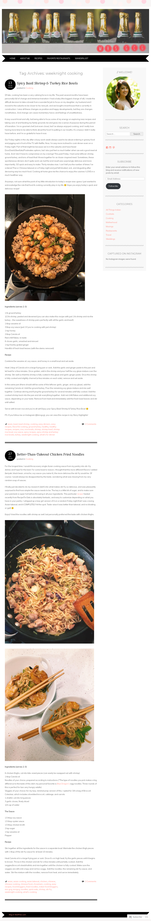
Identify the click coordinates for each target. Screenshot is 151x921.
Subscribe (124, 161)
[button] (124, 94)
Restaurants (111, 231)
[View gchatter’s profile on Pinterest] (114, 147)
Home (12, 58)
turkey (18, 434)
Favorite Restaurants (58, 58)
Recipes (38, 58)
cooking (34, 424)
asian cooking (19, 881)
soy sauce (18, 432)
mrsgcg (16, 889)
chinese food (26, 884)
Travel (108, 235)
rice (22, 429)
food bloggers (19, 886)
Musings (109, 226)
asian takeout (33, 881)
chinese (51, 881)
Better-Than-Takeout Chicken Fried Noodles (50, 454)
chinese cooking (12, 884)
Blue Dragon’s (63, 784)
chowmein (38, 884)
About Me (25, 58)
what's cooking (30, 892)
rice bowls (29, 429)
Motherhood (111, 222)
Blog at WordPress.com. (17, 915)
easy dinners (44, 424)
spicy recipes (30, 432)
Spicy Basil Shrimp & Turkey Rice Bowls (47, 83)
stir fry (49, 889)
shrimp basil (47, 429)
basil (15, 424)
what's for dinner (47, 434)
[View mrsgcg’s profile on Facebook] (107, 147)
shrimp (38, 429)
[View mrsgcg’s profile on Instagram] (110, 147)
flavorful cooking (20, 427)
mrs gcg (8, 889)
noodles (24, 889)
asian (10, 424)
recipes (16, 429)
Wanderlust (81, 58)
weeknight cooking (30, 434)
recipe (80, 494)
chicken (43, 881)
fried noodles (32, 886)
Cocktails (110, 214)
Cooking (29, 88)
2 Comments (90, 424)
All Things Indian (113, 210)
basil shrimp (24, 424)
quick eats (33, 889)
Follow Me (113, 186)
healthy (45, 427)
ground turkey (34, 427)
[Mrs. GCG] (75, 53)
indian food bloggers (48, 886)
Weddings (110, 239)
